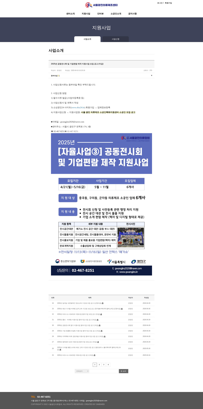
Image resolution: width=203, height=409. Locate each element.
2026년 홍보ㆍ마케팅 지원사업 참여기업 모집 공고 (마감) (77, 320)
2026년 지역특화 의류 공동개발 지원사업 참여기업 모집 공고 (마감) (80, 336)
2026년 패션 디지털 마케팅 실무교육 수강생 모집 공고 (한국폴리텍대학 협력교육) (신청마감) (89, 309)
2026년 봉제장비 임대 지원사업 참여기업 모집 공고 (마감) (77, 342)
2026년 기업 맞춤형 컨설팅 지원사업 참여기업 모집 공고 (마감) (78, 331)
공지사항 (132, 13)
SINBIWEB (100, 404)
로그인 (160, 3)
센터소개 (70, 13)
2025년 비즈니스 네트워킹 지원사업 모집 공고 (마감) (75, 355)
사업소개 (87, 39)
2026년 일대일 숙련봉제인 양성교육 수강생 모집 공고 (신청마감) (79, 303)
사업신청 (115, 39)
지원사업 (86, 13)
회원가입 (168, 3)
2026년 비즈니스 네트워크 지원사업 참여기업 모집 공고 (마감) (78, 314)
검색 (124, 371)
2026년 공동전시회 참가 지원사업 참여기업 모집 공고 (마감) (77, 325)
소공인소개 (116, 13)
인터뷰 (100, 13)
